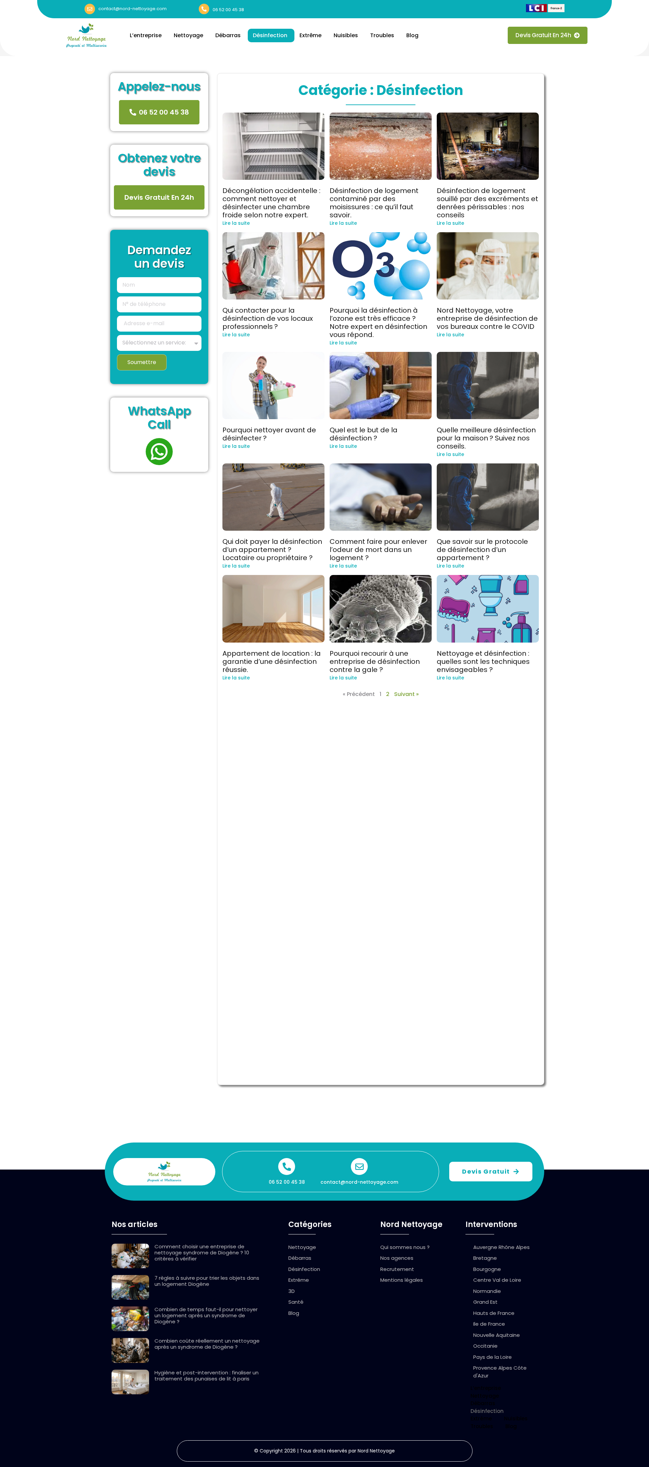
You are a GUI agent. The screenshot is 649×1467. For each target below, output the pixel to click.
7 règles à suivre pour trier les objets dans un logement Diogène (206, 1281)
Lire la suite (236, 223)
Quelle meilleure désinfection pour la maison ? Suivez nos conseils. (486, 438)
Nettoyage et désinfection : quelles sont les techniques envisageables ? (483, 661)
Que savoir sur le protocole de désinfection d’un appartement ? (482, 549)
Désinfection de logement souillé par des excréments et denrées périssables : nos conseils (487, 203)
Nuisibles (346, 35)
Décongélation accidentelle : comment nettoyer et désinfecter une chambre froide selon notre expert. (271, 203)
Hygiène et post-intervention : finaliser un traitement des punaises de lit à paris (206, 1375)
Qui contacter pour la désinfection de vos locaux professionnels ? (267, 318)
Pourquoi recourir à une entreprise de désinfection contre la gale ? (375, 661)
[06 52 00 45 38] (204, 9)
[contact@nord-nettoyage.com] (90, 9)
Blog (412, 35)
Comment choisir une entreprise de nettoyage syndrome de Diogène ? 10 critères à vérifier (201, 1252)
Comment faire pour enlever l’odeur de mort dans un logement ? (378, 549)
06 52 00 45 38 (228, 9)
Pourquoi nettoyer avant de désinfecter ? (269, 434)
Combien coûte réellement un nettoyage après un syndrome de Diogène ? (207, 1343)
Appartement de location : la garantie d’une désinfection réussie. (271, 661)
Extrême (310, 35)
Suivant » (406, 694)
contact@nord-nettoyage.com (132, 8)
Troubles (382, 35)
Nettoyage (188, 35)
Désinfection (270, 35)
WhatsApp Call (159, 418)
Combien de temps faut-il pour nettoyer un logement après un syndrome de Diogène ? (206, 1315)
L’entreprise (146, 35)
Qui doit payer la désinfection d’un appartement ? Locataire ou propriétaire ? (272, 549)
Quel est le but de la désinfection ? (364, 434)
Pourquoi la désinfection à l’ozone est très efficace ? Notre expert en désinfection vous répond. (378, 322)
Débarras (228, 35)
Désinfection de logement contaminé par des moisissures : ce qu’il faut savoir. (374, 203)
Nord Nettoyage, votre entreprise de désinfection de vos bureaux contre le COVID (487, 318)
